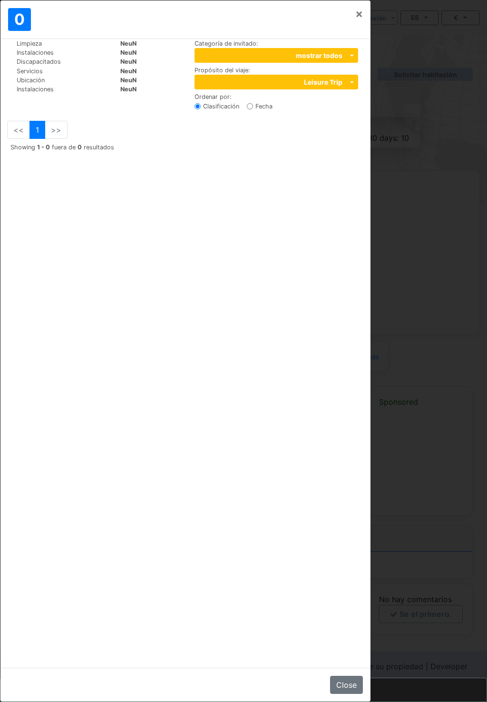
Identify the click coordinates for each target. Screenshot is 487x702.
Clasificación (221, 106)
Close (346, 685)
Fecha (264, 106)
